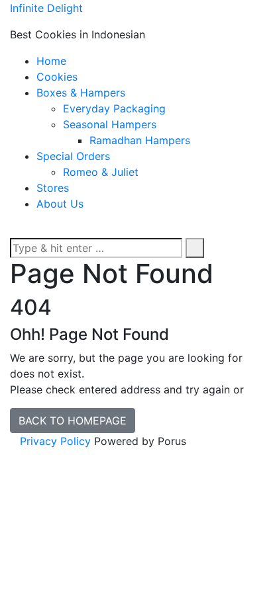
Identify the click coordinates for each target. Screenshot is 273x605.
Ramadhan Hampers (139, 140)
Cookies (57, 76)
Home (51, 60)
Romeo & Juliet (100, 172)
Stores (52, 187)
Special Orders (73, 156)
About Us (59, 203)
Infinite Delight (46, 8)
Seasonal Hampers (109, 124)
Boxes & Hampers (80, 92)
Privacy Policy (55, 441)
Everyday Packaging (114, 108)
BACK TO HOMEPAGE (73, 420)
